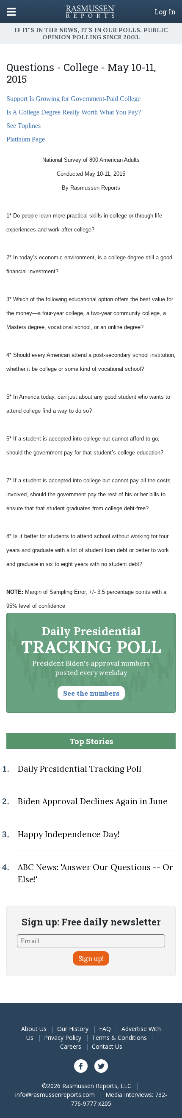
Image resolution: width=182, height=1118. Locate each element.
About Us (34, 1029)
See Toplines (23, 125)
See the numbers (91, 693)
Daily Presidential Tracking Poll (79, 769)
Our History (72, 1029)
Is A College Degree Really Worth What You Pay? (73, 112)
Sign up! (91, 958)
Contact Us (107, 1046)
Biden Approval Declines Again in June (93, 801)
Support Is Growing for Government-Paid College (73, 98)
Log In (165, 11)
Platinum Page (25, 139)
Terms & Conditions (119, 1038)
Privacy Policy (62, 1038)
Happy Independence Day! (68, 834)
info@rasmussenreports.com (55, 1095)
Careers (70, 1046)
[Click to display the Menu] (11, 11)
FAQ (105, 1029)
